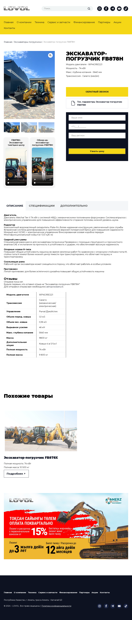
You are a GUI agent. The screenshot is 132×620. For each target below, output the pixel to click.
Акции (117, 22)
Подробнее (15, 473)
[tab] (14, 206)
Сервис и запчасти (59, 22)
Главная (9, 22)
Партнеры (104, 22)
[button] (50, 55)
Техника (39, 22)
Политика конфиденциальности (56, 606)
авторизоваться (54, 286)
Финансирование (84, 22)
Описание (14, 205)
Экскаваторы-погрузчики (28, 42)
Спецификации (42, 205)
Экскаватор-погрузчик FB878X (31, 458)
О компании (24, 22)
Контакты (9, 28)
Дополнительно (74, 205)
